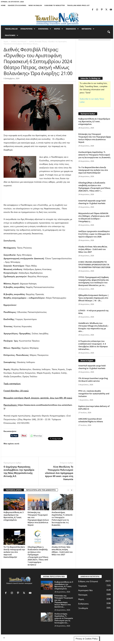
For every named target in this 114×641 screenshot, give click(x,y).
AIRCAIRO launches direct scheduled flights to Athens (90, 420)
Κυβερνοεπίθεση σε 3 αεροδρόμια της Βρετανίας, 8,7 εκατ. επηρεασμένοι (13, 516)
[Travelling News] (57, 18)
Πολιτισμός (82, 595)
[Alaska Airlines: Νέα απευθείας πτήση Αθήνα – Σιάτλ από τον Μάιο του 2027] (62, 537)
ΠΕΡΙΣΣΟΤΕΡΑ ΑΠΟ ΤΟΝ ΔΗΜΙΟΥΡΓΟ (41, 490)
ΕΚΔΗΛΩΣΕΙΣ (71, 29)
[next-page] (71, 490)
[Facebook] (92, 10)
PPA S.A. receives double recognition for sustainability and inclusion (93, 394)
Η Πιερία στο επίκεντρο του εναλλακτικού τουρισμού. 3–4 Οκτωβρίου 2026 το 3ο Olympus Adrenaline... (93, 345)
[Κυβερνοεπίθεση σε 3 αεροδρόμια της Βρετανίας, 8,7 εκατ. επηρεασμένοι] (14, 502)
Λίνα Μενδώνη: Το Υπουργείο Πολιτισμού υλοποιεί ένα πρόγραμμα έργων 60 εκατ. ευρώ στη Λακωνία (59, 473)
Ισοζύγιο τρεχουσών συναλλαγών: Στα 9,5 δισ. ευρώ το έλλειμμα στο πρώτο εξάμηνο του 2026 (94, 234)
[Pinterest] (101, 10)
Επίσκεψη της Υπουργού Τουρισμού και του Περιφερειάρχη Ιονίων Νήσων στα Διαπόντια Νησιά (38, 518)
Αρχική (6, 41)
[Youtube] (111, 10)
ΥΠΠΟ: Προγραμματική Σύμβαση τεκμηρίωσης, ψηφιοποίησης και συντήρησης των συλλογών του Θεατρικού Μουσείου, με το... (93, 281)
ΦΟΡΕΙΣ (57, 29)
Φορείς (81, 599)
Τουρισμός (82, 586)
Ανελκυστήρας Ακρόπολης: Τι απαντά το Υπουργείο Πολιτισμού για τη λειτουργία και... (63, 618)
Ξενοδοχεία (83, 608)
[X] (106, 10)
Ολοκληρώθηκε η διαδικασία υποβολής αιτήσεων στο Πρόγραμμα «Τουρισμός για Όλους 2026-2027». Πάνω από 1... (94, 186)
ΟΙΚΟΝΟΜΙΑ (43, 29)
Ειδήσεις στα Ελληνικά (17, 5)
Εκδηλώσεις (83, 604)
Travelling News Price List (78, 5)
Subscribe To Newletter (54, 5)
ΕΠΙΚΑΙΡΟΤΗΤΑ (26, 29)
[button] (108, 32)
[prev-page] (68, 490)
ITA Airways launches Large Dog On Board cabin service (93, 379)
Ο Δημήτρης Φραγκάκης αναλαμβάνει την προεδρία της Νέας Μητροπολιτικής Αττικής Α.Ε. (19, 471)
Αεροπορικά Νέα (85, 590)
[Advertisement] (38, 195)
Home (3, 5)
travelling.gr (11, 29)
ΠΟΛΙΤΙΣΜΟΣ (10, 35)
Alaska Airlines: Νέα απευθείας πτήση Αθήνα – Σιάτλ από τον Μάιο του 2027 (62, 551)
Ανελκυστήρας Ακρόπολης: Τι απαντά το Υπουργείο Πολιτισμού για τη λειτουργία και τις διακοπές (62, 518)
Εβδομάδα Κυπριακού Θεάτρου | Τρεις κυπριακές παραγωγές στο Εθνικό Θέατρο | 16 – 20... (93, 298)
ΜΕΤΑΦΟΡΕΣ (87, 29)
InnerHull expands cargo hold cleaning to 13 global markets (92, 202)
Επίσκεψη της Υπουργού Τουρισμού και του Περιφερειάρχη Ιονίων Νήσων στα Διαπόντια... (63, 601)
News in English (35, 5)
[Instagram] (97, 10)
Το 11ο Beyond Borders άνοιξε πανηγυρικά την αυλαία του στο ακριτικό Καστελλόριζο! (14, 552)
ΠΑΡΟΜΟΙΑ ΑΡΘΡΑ (14, 490)
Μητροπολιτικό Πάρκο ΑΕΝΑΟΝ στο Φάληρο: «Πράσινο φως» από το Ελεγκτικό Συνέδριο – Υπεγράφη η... (93, 217)
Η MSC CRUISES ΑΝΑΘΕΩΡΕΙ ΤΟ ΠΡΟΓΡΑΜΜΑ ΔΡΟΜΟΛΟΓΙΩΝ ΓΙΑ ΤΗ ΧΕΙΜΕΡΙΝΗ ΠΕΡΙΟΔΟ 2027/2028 (94, 265)
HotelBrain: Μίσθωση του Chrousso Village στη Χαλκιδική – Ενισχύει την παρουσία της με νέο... (93, 327)
